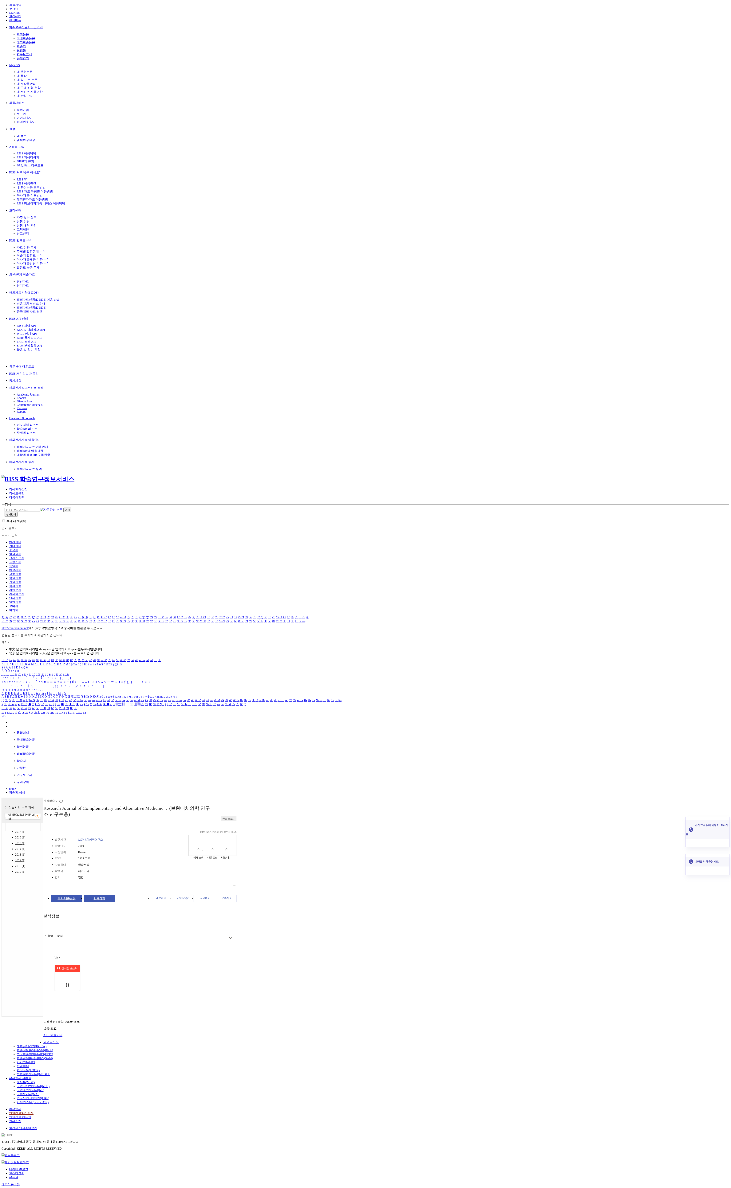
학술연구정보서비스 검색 (26, 27)
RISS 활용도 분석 (20, 240)
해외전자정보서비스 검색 (26, 387)
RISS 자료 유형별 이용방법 (35, 191)
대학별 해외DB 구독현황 (33, 454)
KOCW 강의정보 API (31, 329)
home (12, 788)
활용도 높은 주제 (28, 267)
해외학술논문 (26, 42)
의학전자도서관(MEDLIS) (34, 1074)
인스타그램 (16, 1173)
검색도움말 (16, 493)
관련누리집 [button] (51, 1042)
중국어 (13, 550)
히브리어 (15, 570)
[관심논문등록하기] (61, 801)
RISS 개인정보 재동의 (23, 373)
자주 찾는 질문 (27, 217)
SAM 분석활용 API (29, 345)
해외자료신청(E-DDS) (23, 292)
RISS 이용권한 (26, 183)
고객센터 (15, 16)
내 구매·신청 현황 (29, 87)
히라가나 (15, 542)
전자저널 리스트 (28, 424)
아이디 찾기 (25, 117)
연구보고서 (24, 54)
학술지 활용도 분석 (30, 255)
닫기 (5, 715)
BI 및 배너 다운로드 (30, 165)
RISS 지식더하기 (28, 157)
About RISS (16, 146)
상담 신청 (23, 221)
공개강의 (23, 58)
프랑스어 (15, 562)
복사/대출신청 (67, 898)
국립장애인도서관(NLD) (33, 1086)
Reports (21, 411)
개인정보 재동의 (20, 1117)
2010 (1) (20, 871)
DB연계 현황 (25, 161)
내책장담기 (183, 898)
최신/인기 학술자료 (22, 274)
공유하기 (205, 898)
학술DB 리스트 (27, 428)
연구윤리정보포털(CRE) (33, 1098)
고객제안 (23, 229)
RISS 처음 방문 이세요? (25, 172)
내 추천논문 (25, 71)
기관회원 (23, 1066)
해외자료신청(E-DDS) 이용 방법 (38, 299)
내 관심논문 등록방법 (31, 187)
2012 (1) (20, 860)
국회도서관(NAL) (28, 1094)
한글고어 (15, 554)
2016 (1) (20, 837)
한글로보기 (228, 818)
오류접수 (226, 898)
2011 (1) (20, 866)
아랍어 (13, 610)
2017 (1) (20, 831)
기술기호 (15, 582)
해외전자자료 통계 (21, 461)
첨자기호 (15, 586)
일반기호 (15, 602)
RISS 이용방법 (26, 153)
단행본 (21, 50)
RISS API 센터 (18, 318)
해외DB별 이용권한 (30, 450)
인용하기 (99, 898)
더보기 (230, 938)
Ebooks (21, 398)
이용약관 (15, 1109)
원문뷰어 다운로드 (21, 366)
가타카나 (15, 546)
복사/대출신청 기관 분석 (33, 263)
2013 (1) (20, 854)
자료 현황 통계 (27, 247)
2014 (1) (20, 848)
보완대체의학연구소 (90, 839)
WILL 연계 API (27, 333)
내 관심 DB (24, 95)
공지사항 (15, 380)
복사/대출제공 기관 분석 (33, 259)
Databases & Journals (22, 418)
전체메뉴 (15, 20)
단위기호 (15, 598)
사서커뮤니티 (26, 1062)
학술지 (21, 46)
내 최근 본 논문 (27, 79)
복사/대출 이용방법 (30, 195)
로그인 (13, 8)
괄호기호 (15, 574)
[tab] (55, 936)
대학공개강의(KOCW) (31, 1046)
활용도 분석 (55, 935)
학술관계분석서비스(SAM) (35, 1058)
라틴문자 (15, 590)
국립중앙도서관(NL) (30, 1090)
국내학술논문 (26, 38)
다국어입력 (16, 497)
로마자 (13, 606)
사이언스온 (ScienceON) (33, 1102)
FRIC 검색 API (26, 341)
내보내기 (161, 898)
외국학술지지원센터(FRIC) (35, 1054)
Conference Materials (29, 404)
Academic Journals (28, 394)
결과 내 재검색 (16, 521)
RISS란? (22, 179)
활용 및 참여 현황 (28, 349)
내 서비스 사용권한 (30, 91)
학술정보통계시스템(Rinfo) (35, 1050)
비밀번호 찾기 (26, 121)
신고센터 (23, 233)
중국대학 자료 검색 (30, 311)
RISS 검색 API (26, 325)
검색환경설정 (26, 139)
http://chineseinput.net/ (15, 628)
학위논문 (23, 34)
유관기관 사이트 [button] (20, 1078)
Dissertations (24, 401)
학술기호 (15, 578)
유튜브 (13, 1177)
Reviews (22, 408)
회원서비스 (16, 102)
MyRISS (14, 12)
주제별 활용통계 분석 (31, 251)
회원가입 (15, 4)
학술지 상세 (17, 792)
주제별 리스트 (26, 432)
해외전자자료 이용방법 (32, 199)
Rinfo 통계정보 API (29, 337)
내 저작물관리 (26, 83)
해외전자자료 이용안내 (24, 439)
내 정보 (22, 135)
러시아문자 (16, 594)
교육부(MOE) (26, 1082)
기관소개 (15, 1121)
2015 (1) (20, 843)
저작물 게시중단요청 (23, 1128)
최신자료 (23, 281)
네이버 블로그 (18, 1169)
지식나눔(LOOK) (28, 1070)
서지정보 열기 (234, 885)
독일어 (13, 566)
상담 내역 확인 (27, 225)
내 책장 (22, 75)
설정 (12, 128)
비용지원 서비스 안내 (31, 303)
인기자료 (23, 285)
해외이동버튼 (11, 1184)
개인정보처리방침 (21, 1113)
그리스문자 (16, 558)
